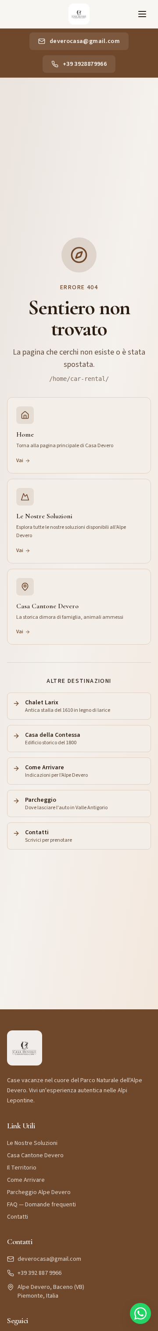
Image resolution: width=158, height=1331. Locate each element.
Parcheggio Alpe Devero (39, 1192)
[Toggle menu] (142, 14)
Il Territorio (21, 1167)
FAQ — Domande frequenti (41, 1204)
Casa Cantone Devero (35, 1155)
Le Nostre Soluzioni (32, 1143)
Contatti (17, 1217)
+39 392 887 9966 (39, 1273)
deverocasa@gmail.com (49, 1259)
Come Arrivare (26, 1180)
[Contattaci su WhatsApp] (140, 1313)
